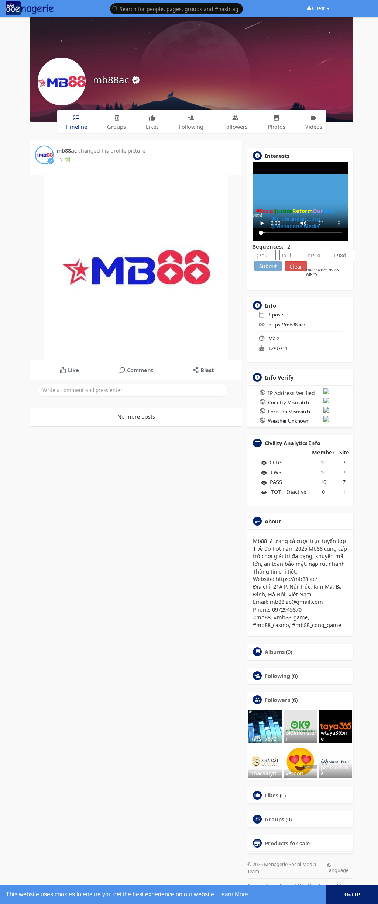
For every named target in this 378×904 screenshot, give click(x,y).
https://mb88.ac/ (286, 324)
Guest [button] (318, 8)
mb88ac (112, 79)
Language (337, 870)
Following (277, 676)
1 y (59, 159)
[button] (178, 8)
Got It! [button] (352, 894)
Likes (271, 795)
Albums (275, 652)
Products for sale (287, 843)
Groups (274, 819)
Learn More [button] (233, 894)
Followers (277, 700)
